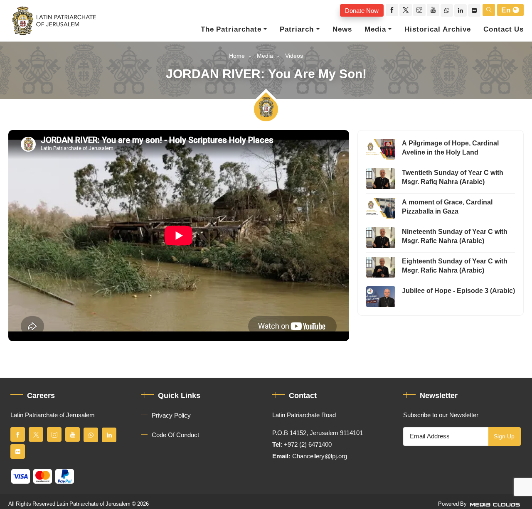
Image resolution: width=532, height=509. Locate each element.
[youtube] (433, 10)
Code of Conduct (175, 435)
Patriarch (297, 29)
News (342, 29)
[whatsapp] (447, 10)
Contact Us (503, 29)
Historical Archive (437, 29)
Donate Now (362, 10)
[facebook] (392, 10)
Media (375, 29)
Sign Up (504, 436)
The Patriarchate (231, 29)
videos (294, 56)
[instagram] (419, 10)
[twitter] (405, 10)
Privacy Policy (171, 415)
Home (237, 56)
